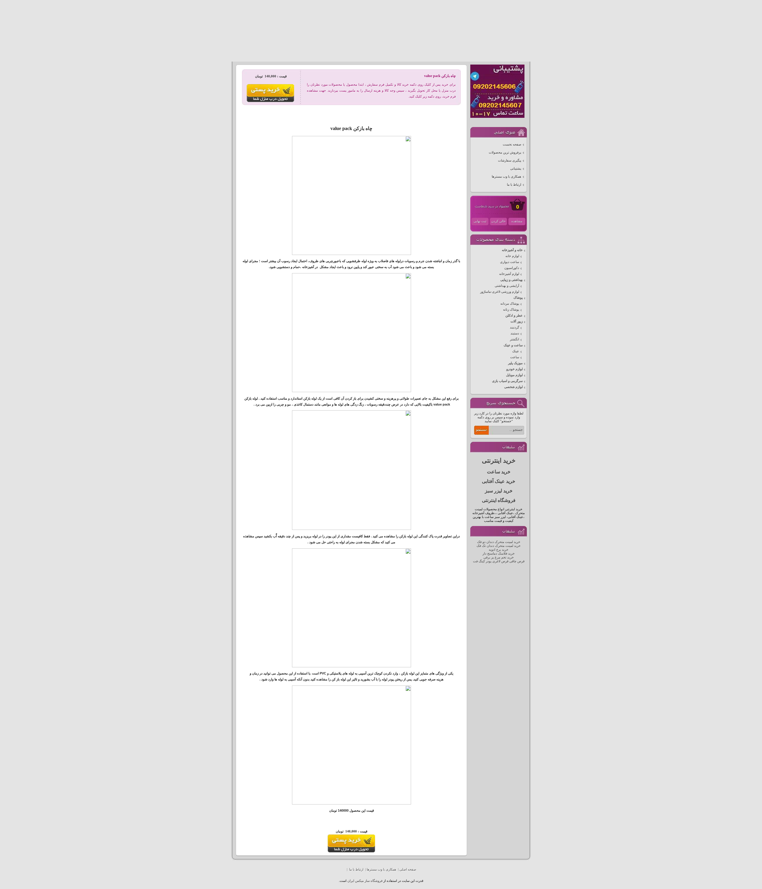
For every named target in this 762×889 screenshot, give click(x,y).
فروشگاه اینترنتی (499, 500)
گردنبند (514, 327)
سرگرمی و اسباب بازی (507, 381)
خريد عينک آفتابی (498, 481)
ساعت (514, 357)
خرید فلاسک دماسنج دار (499, 553)
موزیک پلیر (515, 363)
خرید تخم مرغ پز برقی (498, 557)
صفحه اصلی (407, 869)
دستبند (514, 333)
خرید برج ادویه (498, 549)
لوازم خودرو (514, 369)
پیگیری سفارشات (509, 160)
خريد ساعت (498, 471)
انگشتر (514, 339)
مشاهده (516, 221)
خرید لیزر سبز (499, 490)
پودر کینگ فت (482, 561)
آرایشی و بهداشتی (507, 285)
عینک (515, 351)
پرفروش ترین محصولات (505, 152)
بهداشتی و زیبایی (511, 279)
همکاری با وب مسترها (506, 176)
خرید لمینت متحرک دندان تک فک (499, 545)
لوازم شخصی (513, 387)
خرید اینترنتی (499, 460)
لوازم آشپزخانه (509, 274)
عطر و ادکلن (514, 315)
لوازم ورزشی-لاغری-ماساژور (499, 291)
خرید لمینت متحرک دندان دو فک (498, 542)
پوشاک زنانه (511, 309)
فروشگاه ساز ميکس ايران (364, 880)
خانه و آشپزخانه (512, 250)
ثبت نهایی (480, 221)
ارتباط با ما (514, 184)
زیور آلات (516, 321)
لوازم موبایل (514, 375)
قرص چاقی (516, 561)
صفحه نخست (512, 144)
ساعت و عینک (513, 345)
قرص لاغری (500, 561)
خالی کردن (498, 221)
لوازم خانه (512, 256)
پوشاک (518, 297)
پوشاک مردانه (509, 303)
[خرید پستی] (351, 851)
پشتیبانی (515, 168)
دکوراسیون (511, 268)
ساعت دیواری (509, 262)
